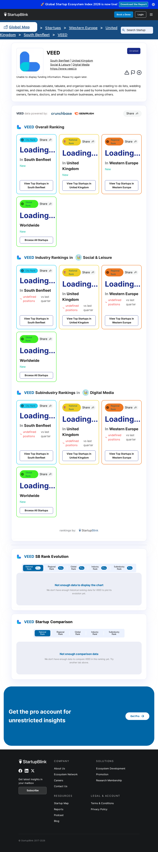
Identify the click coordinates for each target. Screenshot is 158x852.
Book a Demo (124, 14)
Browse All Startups (36, 240)
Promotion (102, 774)
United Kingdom (82, 60)
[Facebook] (20, 771)
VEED (62, 34)
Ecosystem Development (110, 768)
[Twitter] (33, 771)
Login (141, 14)
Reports (58, 809)
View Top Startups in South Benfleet (36, 185)
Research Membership (109, 780)
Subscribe (33, 790)
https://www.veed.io (63, 68)
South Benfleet (37, 34)
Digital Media (81, 64)
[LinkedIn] (26, 771)
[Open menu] (151, 14)
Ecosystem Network (66, 774)
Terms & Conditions (102, 803)
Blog (56, 821)
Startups (53, 27)
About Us (59, 768)
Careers (58, 780)
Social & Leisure (60, 64)
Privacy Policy (99, 809)
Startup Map (61, 803)
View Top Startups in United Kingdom (79, 185)
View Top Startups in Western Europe (121, 185)
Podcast (59, 815)
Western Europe (83, 27)
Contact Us (60, 786)
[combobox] (138, 30)
